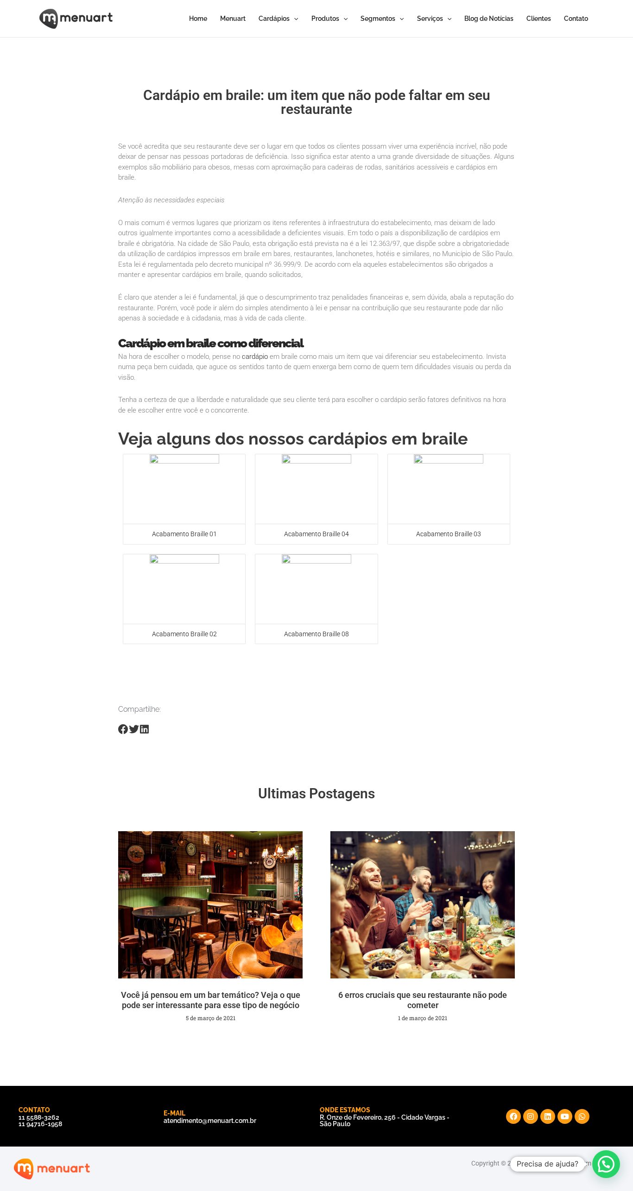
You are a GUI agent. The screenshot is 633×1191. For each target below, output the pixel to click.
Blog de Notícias (488, 18)
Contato (576, 18)
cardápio (255, 356)
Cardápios (274, 18)
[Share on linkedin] (144, 729)
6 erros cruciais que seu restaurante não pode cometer (422, 1000)
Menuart (233, 18)
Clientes (538, 18)
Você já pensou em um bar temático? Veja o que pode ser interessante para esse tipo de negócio (210, 1000)
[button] (606, 1164)
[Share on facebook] (123, 729)
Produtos (325, 18)
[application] (294, 18)
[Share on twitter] (134, 729)
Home (198, 18)
